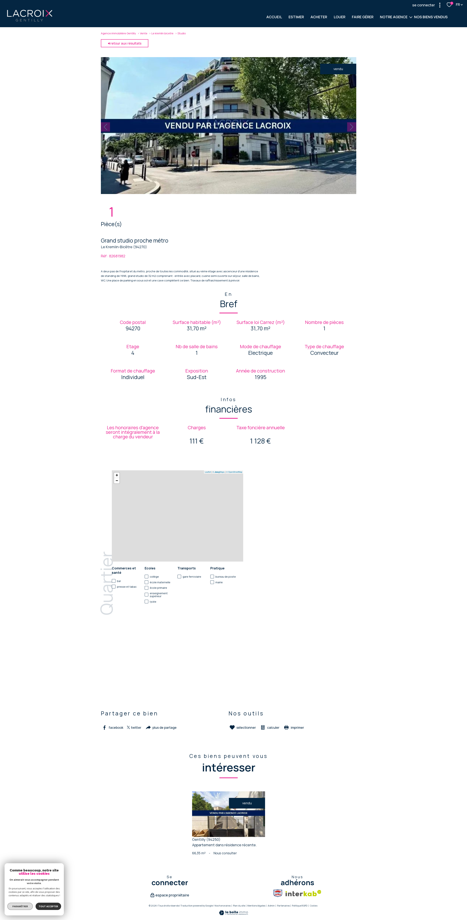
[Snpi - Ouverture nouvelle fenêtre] (277, 893)
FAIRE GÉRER (362, 16)
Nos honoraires (223, 905)
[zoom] (228, 193)
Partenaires (283, 905)
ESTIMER (296, 16)
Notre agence (394, 16)
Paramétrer (20, 906)
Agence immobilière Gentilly (118, 33)
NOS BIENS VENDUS (431, 16)
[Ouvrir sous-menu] (411, 17)
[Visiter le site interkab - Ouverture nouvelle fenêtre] (303, 893)
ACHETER (318, 16)
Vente (143, 33)
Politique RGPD (300, 905)
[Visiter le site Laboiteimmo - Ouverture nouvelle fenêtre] (233, 914)
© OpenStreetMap (234, 471)
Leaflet (208, 471)
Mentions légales (256, 905)
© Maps (219, 471)
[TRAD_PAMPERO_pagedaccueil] (30, 21)
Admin (271, 905)
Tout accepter (48, 906)
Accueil (274, 16)
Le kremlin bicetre (162, 33)
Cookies (313, 905)
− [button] (117, 480)
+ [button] (117, 475)
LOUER (339, 16)
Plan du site (239, 905)
